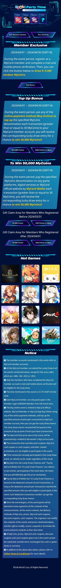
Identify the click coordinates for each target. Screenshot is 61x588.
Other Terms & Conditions (17, 553)
